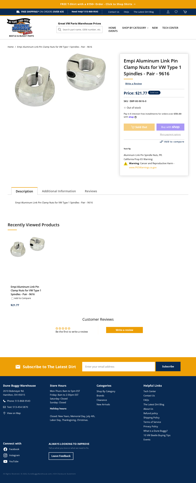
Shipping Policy (151, 417)
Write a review (124, 330)
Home (11, 46)
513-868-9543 (91, 11)
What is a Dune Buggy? (155, 430)
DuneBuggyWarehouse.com (39, 474)
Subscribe (168, 366)
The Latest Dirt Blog (144, 11)
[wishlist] (176, 12)
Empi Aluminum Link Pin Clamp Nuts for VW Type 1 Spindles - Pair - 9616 (26, 290)
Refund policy (150, 413)
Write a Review (133, 83)
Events (146, 439)
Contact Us (113, 11)
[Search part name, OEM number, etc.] (59, 29)
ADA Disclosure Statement (64, 474)
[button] (134, 27)
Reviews (91, 191)
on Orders (42, 11)
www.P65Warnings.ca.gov (143, 167)
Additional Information (59, 191)
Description (24, 191)
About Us (148, 408)
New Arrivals (103, 404)
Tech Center (149, 391)
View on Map (14, 413)
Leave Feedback (61, 456)
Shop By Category (106, 391)
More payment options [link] (170, 134)
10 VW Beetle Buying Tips (156, 435)
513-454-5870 (20, 406)
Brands (100, 395)
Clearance (102, 399)
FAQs (126, 11)
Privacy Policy (150, 426)
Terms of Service (152, 421)
